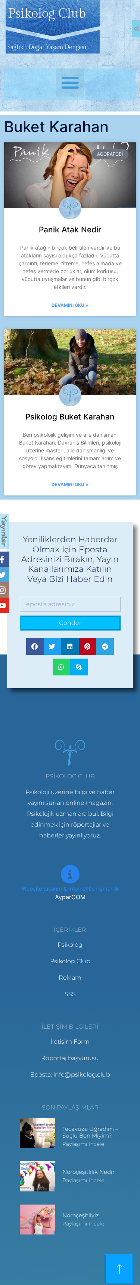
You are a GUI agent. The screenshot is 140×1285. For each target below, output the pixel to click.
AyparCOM (70, 897)
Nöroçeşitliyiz (80, 1215)
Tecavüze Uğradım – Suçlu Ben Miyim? (90, 1132)
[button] (70, 82)
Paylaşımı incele (83, 1144)
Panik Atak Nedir (70, 229)
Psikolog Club (47, 13)
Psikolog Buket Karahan (70, 416)
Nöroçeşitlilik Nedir (88, 1171)
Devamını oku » (70, 305)
